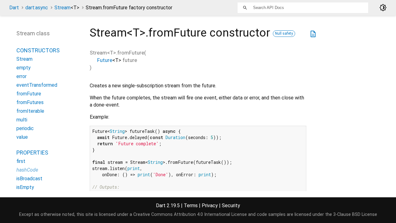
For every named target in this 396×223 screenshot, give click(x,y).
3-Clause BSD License (355, 214)
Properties (32, 152)
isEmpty (25, 187)
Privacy (210, 205)
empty (23, 68)
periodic (25, 128)
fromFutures (30, 102)
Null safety (284, 33)
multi (21, 120)
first (20, 161)
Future (104, 60)
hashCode (27, 170)
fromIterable (30, 111)
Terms (191, 205)
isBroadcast (29, 178)
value (22, 137)
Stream (66, 8)
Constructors (38, 50)
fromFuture (28, 94)
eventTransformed (36, 85)
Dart (14, 8)
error (21, 76)
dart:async (36, 8)
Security (231, 205)
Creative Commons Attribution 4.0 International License (190, 214)
